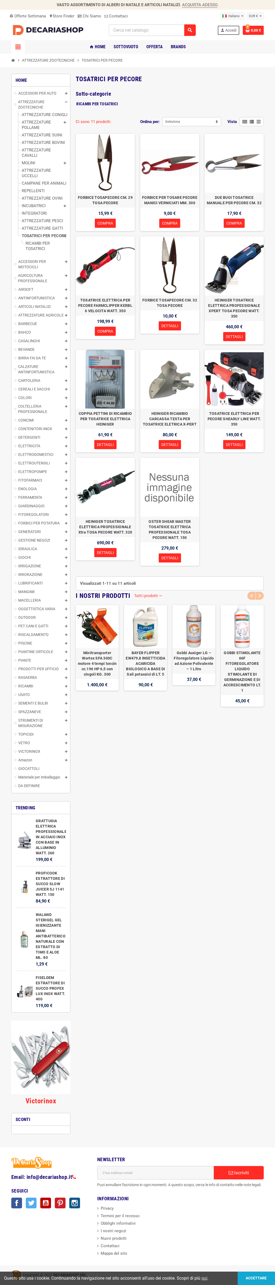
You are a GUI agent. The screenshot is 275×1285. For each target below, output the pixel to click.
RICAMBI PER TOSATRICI (97, 104)
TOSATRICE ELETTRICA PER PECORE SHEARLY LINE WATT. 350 (234, 418)
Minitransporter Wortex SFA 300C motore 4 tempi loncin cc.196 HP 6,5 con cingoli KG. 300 (97, 663)
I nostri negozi (113, 1230)
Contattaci (118, 16)
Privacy (107, 1208)
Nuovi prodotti (113, 1238)
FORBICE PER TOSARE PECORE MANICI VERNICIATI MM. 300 (169, 200)
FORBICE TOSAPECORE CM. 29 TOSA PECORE (105, 200)
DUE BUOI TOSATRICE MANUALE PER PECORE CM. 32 (234, 200)
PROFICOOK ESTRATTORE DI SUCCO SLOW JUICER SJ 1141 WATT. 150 (50, 884)
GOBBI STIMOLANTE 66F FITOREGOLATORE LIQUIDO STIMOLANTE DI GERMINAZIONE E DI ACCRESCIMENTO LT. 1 (242, 671)
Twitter (31, 1203)
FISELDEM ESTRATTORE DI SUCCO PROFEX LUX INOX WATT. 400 (50, 988)
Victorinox (41, 1101)
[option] (97, 656)
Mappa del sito (114, 1253)
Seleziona (172, 122)
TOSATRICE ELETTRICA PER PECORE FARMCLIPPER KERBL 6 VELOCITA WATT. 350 (105, 305)
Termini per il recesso (120, 1215)
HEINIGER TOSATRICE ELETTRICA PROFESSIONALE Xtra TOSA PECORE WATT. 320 (105, 526)
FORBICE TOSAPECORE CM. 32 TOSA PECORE (169, 303)
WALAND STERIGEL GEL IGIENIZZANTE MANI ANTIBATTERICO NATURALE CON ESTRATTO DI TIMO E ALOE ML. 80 (51, 936)
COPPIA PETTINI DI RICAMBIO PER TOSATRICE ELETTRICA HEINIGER (105, 418)
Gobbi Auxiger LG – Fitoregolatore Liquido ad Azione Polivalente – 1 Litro (194, 661)
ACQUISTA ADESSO (199, 4)
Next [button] (260, 596)
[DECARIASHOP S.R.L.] (49, 29)
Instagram (74, 1203)
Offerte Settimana (28, 16)
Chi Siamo (91, 16)
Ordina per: (150, 121)
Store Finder (61, 16)
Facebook (16, 1203)
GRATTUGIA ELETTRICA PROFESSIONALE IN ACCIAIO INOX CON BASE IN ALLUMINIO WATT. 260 (51, 837)
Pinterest (60, 1203)
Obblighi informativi (118, 1223)
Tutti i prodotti (148, 596)
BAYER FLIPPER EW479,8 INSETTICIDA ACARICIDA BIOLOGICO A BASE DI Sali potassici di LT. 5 (145, 663)
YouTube (45, 1203)
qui (204, 1278)
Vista (232, 121)
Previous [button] (251, 596)
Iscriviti (241, 1172)
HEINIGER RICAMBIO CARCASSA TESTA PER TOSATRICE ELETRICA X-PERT (170, 418)
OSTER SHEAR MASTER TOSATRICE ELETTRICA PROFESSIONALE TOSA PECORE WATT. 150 (170, 529)
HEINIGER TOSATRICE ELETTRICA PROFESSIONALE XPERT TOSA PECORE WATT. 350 (234, 308)
